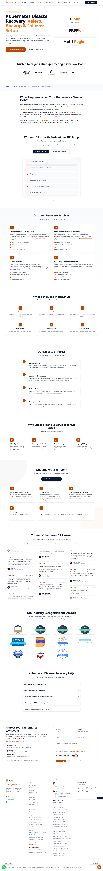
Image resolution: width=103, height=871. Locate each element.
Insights (66, 2)
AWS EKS (38, 120)
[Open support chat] (99, 867)
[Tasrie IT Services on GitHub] (87, 788)
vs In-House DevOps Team (36, 819)
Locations (57, 2)
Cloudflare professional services (61, 850)
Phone (77, 735)
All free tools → (33, 844)
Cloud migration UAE (58, 807)
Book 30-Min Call (36, 49)
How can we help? (60, 741)
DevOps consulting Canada (60, 826)
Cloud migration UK (58, 805)
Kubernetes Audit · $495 (35, 850)
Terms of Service (33, 802)
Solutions (33, 2)
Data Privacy (32, 797)
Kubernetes (23, 109)
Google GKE (55, 120)
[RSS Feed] (95, 791)
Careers (31, 807)
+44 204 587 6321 (81, 784)
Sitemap (31, 812)
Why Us (31, 783)
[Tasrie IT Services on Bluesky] (79, 791)
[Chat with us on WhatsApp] (4, 867)
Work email (79, 729)
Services (24, 2)
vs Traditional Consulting (35, 817)
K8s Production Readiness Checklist (38, 832)
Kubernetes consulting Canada (61, 841)
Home (7, 86)
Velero (74, 112)
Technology (49, 2)
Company (75, 2)
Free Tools (31, 830)
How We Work (32, 785)
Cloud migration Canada (59, 812)
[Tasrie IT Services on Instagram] (95, 788)
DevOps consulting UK (58, 819)
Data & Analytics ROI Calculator (37, 842)
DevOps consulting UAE (59, 822)
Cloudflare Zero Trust (58, 855)
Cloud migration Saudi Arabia (60, 809)
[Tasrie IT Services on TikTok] (91, 791)
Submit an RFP (33, 792)
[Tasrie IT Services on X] (83, 788)
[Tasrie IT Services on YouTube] (91, 788)
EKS (37, 238)
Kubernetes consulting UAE (60, 836)
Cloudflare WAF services (59, 853)
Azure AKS (45, 120)
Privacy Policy (72, 751)
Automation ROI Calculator (36, 839)
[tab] (41, 151)
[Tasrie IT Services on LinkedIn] (79, 788)
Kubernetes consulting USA (60, 843)
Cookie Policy (32, 804)
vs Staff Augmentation (35, 827)
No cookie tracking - (71, 867)
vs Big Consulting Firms (35, 822)
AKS (40, 238)
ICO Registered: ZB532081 (53, 867)
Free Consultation (91, 2)
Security (31, 795)
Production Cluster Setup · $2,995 (37, 852)
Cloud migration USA (58, 814)
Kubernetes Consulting (23, 86)
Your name (58, 729)
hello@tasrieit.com (81, 782)
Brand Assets (32, 809)
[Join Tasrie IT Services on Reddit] (87, 791)
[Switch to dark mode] (82, 2)
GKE (44, 238)
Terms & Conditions (81, 751)
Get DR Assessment (15, 49)
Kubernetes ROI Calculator (36, 837)
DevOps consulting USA (59, 829)
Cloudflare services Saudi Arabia (61, 858)
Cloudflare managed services (60, 848)
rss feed (14, 867)
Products (40, 2)
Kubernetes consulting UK (59, 834)
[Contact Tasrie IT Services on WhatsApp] (83, 791)
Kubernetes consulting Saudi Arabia (62, 838)
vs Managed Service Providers (36, 824)
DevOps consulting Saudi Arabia (61, 824)
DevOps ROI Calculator (35, 834)
